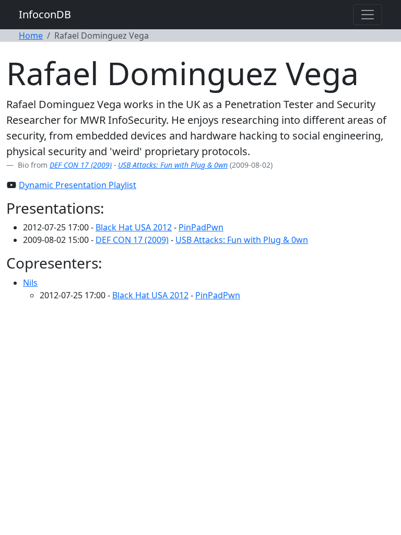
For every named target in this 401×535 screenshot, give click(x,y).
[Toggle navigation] (367, 14)
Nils (30, 282)
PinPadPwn (201, 227)
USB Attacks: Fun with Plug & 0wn (173, 165)
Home (31, 35)
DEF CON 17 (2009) (81, 165)
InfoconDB (45, 14)
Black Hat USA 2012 (134, 227)
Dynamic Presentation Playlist (77, 185)
